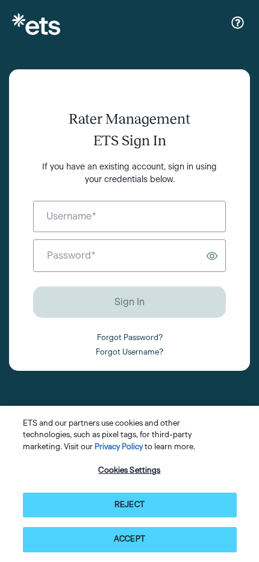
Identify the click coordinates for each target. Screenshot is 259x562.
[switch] (212, 255)
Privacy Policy (119, 447)
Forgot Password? (130, 338)
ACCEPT (129, 539)
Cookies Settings (129, 471)
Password (71, 255)
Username (71, 216)
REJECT (129, 505)
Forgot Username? (129, 352)
